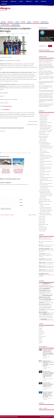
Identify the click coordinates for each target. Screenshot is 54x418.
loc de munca (43, 304)
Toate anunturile (42, 230)
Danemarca (10, 21)
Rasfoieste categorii (43, 227)
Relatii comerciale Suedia (44, 134)
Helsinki (49, 300)
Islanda (29, 21)
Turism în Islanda (43, 198)
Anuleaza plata (42, 218)
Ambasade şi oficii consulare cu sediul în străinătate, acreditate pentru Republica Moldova (46, 127)
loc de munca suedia (49, 309)
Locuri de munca (15, 24)
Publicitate (44, 1)
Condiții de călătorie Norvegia (45, 207)
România (41, 341)
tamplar (48, 319)
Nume (21, 199)
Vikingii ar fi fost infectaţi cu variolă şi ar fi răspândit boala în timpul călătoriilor (46, 105)
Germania (41, 300)
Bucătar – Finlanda (32, 214)
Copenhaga (41, 293)
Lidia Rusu (3, 33)
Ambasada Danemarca (44, 115)
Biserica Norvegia (43, 139)
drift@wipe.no (3, 86)
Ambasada (40, 283)
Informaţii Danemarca (43, 142)
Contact (21, 1)
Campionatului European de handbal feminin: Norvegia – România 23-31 (48, 384)
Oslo (48, 313)
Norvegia (3, 21)
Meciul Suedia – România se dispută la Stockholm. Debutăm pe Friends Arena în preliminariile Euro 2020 (48, 374)
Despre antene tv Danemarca (45, 155)
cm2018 (49, 292)
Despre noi (13, 1)
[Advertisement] (24, 16)
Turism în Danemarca (44, 184)
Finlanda (23, 21)
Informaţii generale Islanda (44, 190)
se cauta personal (48, 316)
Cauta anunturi (42, 219)
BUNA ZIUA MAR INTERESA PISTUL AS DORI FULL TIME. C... (46, 250)
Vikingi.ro (5, 8)
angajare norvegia (4, 152)
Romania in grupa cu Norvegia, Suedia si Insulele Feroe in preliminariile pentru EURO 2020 (48, 394)
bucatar (45, 292)
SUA (39, 319)
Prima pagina (4, 1)
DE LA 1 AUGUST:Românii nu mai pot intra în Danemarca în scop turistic (46, 87)
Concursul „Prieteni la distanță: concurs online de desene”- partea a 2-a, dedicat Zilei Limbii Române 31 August (48, 352)
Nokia (46, 311)
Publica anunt (41, 226)
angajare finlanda (43, 286)
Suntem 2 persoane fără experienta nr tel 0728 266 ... (45, 255)
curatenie (40, 295)
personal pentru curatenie (26, 152)
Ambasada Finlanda (43, 116)
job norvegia (50, 302)
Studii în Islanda (43, 196)
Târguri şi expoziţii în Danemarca (46, 183)
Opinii (36, 1)
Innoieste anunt (42, 221)
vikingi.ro (52, 319)
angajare (46, 283)
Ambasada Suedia (43, 121)
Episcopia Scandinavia (43, 136)
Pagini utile (29, 1)
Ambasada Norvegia (44, 119)
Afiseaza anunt (42, 216)
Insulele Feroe (44, 21)
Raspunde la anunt (43, 229)
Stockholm (50, 317)
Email (21, 202)
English (3, 4)
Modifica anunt (42, 222)
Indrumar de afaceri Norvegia (45, 208)
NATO (44, 311)
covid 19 (50, 293)
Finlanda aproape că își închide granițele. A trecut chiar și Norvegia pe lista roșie (46, 60)
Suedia (17, 21)
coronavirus (46, 293)
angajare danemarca (46, 285)
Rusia (50, 314)
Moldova (40, 311)
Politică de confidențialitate (44, 199)
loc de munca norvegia (45, 308)
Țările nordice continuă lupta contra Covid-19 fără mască (46, 91)
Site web (21, 205)
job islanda (46, 302)
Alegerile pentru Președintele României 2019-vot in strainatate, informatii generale (48, 363)
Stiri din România (5, 24)
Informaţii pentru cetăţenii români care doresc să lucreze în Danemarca (46, 158)
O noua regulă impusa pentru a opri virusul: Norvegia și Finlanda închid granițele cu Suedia (18, 172)
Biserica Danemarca (43, 137)
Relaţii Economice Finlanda (44, 213)
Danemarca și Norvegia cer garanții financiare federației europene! (46, 82)
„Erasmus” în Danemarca (44, 189)
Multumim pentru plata (43, 224)
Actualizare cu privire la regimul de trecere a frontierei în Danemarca (46, 100)
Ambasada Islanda (43, 118)
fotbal (52, 299)
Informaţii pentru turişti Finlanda (46, 214)
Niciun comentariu (25, 33)
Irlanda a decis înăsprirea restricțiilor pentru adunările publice (46, 77)
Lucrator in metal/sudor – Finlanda (7, 214)
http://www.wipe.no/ (7, 106)
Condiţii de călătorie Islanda (45, 192)
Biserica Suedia (43, 140)
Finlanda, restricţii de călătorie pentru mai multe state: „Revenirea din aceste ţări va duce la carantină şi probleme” (46, 72)
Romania (46, 314)
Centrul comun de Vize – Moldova (46, 130)
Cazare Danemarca (43, 151)
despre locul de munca (12, 152)
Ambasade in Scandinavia (44, 113)
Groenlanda (36, 21)
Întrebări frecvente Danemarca (45, 167)
